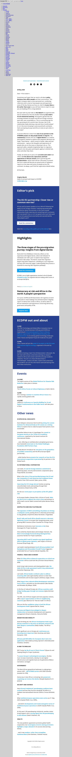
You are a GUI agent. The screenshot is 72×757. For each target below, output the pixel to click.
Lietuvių (7, 62)
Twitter (6, 3)
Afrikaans (8, 13)
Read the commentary (26, 223)
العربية (7, 12)
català (7, 17)
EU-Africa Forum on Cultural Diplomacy (32, 389)
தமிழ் (7, 68)
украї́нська (8, 74)
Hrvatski (7, 21)
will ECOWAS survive (32, 671)
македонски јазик (10, 45)
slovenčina (8, 64)
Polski (7, 50)
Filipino (7, 72)
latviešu (7, 63)
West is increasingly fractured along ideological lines (33, 534)
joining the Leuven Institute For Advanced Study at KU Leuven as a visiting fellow (35, 425)
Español (7, 57)
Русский (8, 55)
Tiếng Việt (8, 75)
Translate (5, 9)
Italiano (7, 39)
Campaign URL (3, 1)
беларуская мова (10, 15)
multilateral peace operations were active (34, 698)
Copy (22, 1)
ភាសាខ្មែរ (7, 42)
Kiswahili (8, 58)
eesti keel (8, 25)
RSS (4, 8)
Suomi (7, 28)
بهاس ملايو (8, 46)
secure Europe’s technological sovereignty (32, 656)
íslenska (7, 38)
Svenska (7, 59)
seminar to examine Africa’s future (38, 395)
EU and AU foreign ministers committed (36, 469)
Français (7, 29)
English (7, 11)
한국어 (7, 44)
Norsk (7, 49)
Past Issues (5, 7)
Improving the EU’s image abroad (27, 484)
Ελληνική (8, 32)
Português (8, 52)
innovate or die (40, 526)
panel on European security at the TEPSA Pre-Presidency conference (33, 434)
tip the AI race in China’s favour (34, 650)
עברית (7, 60)
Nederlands (8, 27)
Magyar (7, 34)
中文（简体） (9, 19)
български (8, 16)
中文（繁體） (9, 20)
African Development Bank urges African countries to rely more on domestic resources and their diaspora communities (35, 623)
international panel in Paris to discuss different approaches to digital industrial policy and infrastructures (33, 334)
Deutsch (7, 30)
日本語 (7, 41)
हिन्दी (7, 33)
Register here (23, 310)
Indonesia (8, 37)
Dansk (7, 24)
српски (7, 67)
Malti (7, 48)
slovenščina (8, 66)
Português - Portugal (10, 53)
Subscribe (5, 6)
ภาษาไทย (8, 70)
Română (7, 54)
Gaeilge (7, 35)
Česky (7, 23)
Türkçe (7, 71)
